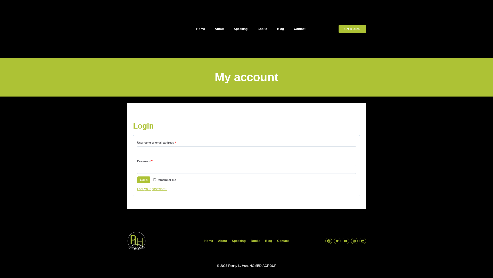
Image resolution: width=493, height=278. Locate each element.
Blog (280, 29)
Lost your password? (152, 189)
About (219, 29)
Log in (144, 179)
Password (145, 160)
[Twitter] (337, 241)
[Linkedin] (363, 241)
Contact (299, 29)
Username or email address (157, 141)
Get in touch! (352, 29)
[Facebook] (328, 241)
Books (262, 29)
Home (200, 29)
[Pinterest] (354, 241)
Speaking (241, 29)
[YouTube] (346, 241)
